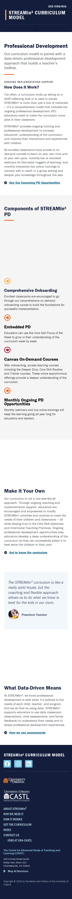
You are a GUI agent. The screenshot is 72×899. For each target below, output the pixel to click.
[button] (36, 28)
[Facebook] (7, 764)
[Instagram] (18, 764)
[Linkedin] (29, 764)
